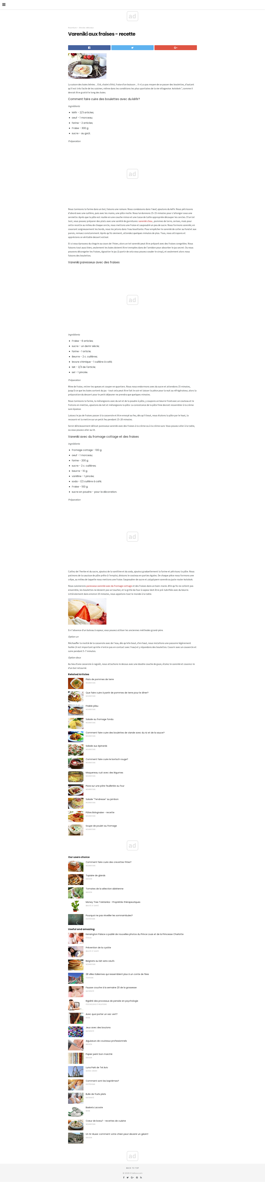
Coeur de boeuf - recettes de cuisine (106, 1120)
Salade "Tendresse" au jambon (102, 799)
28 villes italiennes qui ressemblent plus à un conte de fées (117, 974)
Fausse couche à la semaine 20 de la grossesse (111, 987)
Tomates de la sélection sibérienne (104, 888)
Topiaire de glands (95, 875)
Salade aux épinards (96, 745)
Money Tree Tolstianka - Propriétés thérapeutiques (113, 902)
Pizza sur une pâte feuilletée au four (105, 785)
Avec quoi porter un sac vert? (101, 1014)
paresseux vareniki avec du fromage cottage (109, 585)
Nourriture (72, 27)
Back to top (132, 1168)
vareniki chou (145, 221)
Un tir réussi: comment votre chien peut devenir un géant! (117, 1134)
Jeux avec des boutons (98, 1027)
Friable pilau (92, 705)
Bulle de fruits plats (96, 1094)
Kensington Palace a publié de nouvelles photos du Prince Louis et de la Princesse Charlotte (135, 934)
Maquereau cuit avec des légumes (104, 772)
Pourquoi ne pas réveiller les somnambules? (109, 915)
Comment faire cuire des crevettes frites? (108, 862)
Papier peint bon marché (99, 1054)
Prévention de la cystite (98, 947)
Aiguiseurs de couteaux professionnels (106, 1040)
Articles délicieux (86, 27)
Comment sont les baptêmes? (102, 1080)
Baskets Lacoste (94, 1107)
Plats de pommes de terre (100, 679)
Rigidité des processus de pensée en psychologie (112, 1000)
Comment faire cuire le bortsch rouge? (107, 759)
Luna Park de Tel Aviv (97, 1067)
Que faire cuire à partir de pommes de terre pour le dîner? (117, 692)
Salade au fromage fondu (99, 719)
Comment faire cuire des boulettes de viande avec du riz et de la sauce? (125, 732)
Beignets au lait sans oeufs (100, 960)
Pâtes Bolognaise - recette (100, 812)
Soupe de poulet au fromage (101, 825)
